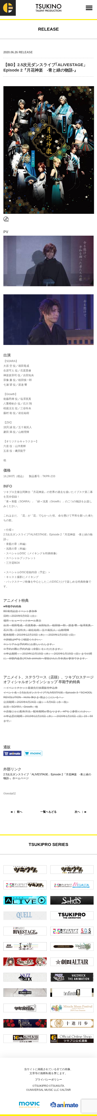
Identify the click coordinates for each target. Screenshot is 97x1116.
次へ (77, 811)
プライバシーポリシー (48, 1079)
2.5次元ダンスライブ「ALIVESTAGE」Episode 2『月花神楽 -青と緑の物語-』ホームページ (47, 776)
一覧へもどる (48, 811)
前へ (19, 811)
